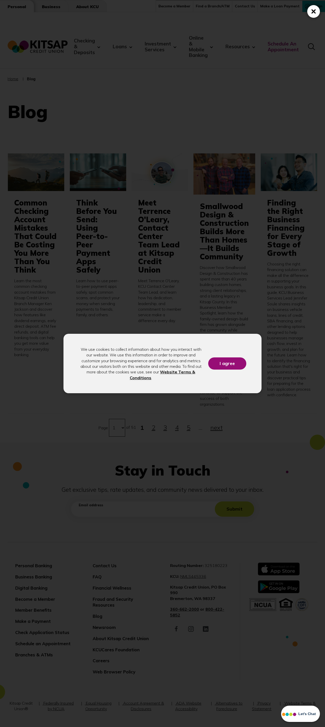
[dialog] (162, 363)
